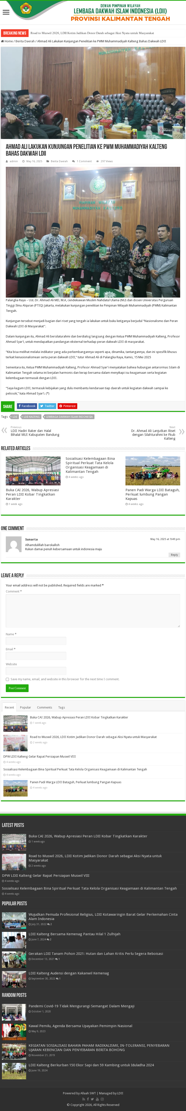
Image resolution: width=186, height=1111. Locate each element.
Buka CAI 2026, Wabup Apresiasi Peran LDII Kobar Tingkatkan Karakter (32, 494)
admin (14, 161)
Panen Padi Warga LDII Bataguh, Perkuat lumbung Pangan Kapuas (152, 494)
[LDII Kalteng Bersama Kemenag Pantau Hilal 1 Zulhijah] (14, 940)
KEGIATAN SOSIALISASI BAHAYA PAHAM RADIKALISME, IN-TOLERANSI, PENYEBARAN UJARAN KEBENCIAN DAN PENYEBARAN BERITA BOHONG (99, 1047)
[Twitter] (92, 1099)
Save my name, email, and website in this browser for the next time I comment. (65, 679)
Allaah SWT (88, 1093)
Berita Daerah (25, 41)
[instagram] (102, 1099)
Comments (44, 707)
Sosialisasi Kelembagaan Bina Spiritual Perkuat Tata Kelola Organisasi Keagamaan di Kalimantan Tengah (90, 465)
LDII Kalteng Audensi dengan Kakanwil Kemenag (69, 973)
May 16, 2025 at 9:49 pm (165, 539)
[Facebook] (87, 1099)
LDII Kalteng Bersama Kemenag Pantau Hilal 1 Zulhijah (74, 934)
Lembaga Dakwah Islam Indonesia (69, 416)
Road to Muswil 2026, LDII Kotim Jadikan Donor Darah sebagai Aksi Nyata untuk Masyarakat (92, 33)
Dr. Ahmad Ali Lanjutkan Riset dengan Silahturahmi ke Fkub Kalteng (153, 433)
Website (11, 664)
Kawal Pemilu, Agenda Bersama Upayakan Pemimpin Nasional (80, 1026)
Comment (14, 591)
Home (8, 41)
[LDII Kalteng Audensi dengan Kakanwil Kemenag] (14, 979)
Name (11, 634)
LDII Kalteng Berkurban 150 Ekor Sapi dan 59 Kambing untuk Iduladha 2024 (91, 1065)
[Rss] (83, 1099)
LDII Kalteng (32, 416)
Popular (25, 707)
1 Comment (84, 161)
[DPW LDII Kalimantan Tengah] (93, 12)
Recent (9, 707)
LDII (15, 416)
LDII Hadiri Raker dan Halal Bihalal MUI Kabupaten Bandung (35, 431)
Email (11, 649)
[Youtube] (97, 1099)
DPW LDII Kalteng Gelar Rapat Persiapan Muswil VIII (39, 756)
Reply (174, 554)
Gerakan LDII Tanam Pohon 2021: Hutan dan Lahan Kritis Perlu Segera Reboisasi (96, 953)
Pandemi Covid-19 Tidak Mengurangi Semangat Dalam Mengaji (81, 1006)
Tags (61, 707)
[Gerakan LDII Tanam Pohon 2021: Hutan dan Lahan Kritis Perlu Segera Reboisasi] (14, 959)
